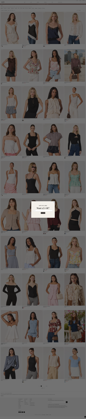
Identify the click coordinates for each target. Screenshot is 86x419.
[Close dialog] (53, 202)
